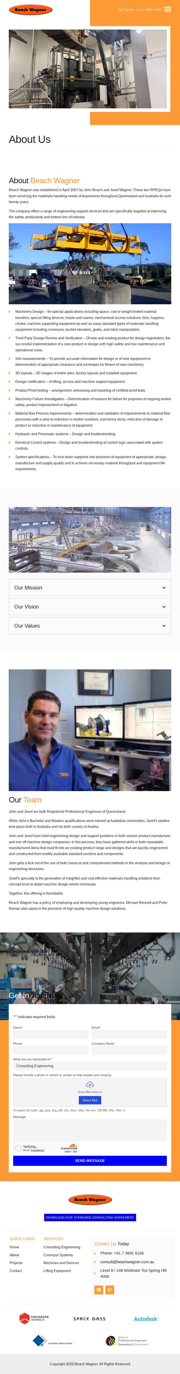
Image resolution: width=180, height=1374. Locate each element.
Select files (90, 1100)
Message (19, 1117)
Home (14, 1247)
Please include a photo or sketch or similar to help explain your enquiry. (62, 1075)
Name (18, 1027)
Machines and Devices (61, 1263)
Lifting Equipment (57, 1271)
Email (96, 1027)
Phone (17, 1043)
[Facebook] (98, 1290)
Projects (16, 1263)
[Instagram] (109, 1290)
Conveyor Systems (58, 1255)
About (14, 1255)
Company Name (103, 1043)
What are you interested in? (32, 1059)
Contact (16, 1271)
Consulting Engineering (61, 1247)
